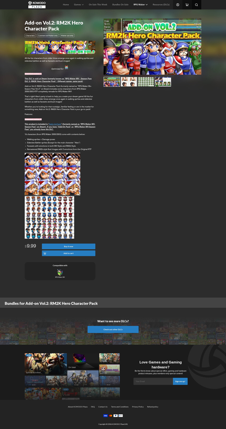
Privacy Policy (138, 407)
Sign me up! (180, 381)
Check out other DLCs (113, 329)
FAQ (93, 407)
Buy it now (68, 246)
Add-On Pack (55, 124)
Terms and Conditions (120, 407)
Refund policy (152, 407)
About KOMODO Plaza (77, 407)
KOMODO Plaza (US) (120, 424)
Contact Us (102, 407)
